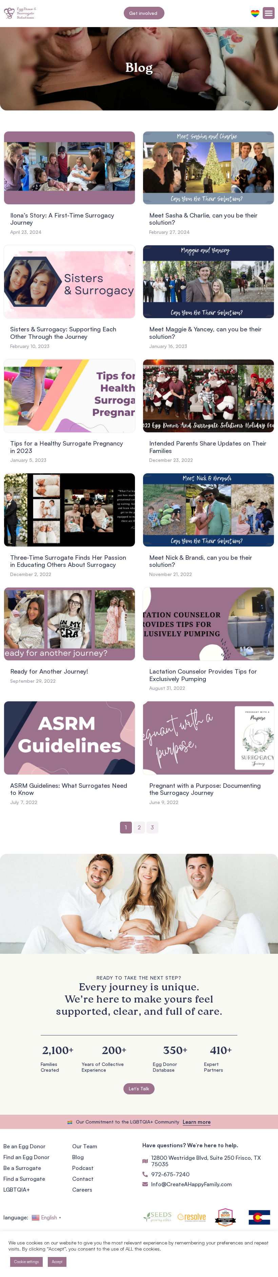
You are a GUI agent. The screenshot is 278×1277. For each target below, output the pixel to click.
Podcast (83, 1168)
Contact (83, 1178)
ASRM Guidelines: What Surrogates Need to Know (68, 789)
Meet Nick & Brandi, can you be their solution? (200, 561)
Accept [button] (57, 1261)
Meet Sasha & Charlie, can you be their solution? (203, 218)
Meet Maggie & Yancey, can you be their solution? (205, 332)
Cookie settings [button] (26, 1261)
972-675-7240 (170, 1174)
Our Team (84, 1146)
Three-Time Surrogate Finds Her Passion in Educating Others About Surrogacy (68, 561)
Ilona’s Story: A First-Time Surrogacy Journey (62, 218)
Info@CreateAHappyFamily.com (191, 1184)
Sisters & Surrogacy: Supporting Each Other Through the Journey (63, 332)
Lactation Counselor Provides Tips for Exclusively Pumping (203, 674)
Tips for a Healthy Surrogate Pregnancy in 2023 (66, 446)
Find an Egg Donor (26, 1157)
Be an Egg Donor (24, 1146)
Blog (78, 1157)
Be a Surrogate (22, 1168)
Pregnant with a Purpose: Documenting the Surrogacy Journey (205, 789)
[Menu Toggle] (269, 13)
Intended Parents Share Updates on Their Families (207, 446)
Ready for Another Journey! (49, 671)
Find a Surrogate (24, 1178)
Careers (82, 1189)
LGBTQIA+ (16, 1189)
